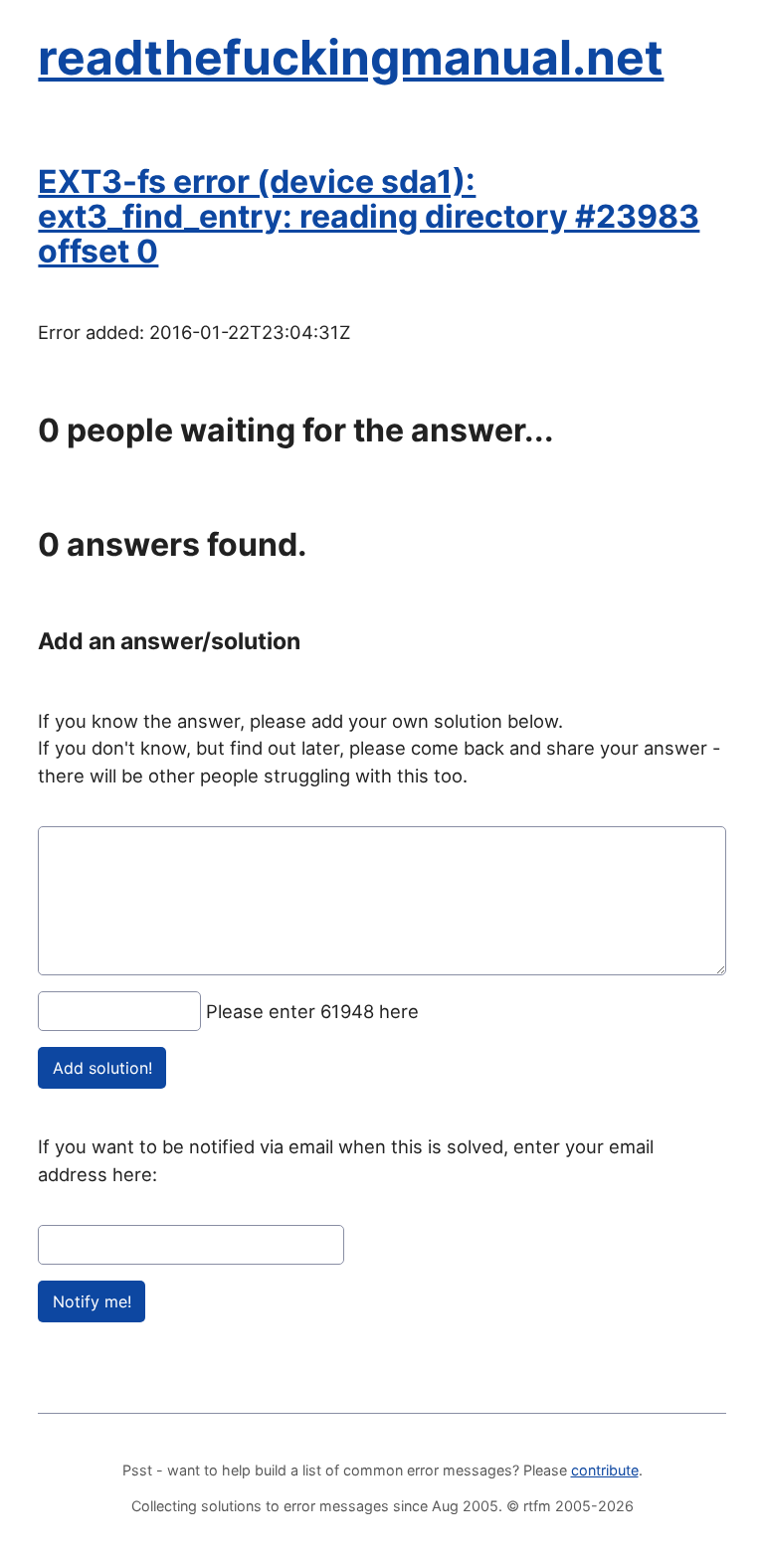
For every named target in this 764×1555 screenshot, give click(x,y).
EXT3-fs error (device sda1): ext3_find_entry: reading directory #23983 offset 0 (368, 216)
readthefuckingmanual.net (351, 57)
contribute (605, 1470)
